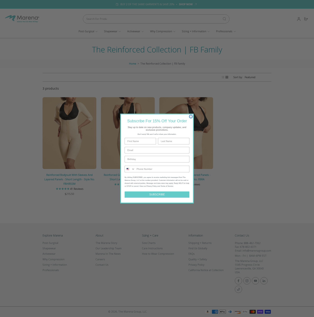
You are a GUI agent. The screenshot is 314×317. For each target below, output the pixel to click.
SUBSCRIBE (157, 194)
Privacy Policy (152, 186)
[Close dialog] (190, 116)
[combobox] (130, 169)
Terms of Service (167, 186)
